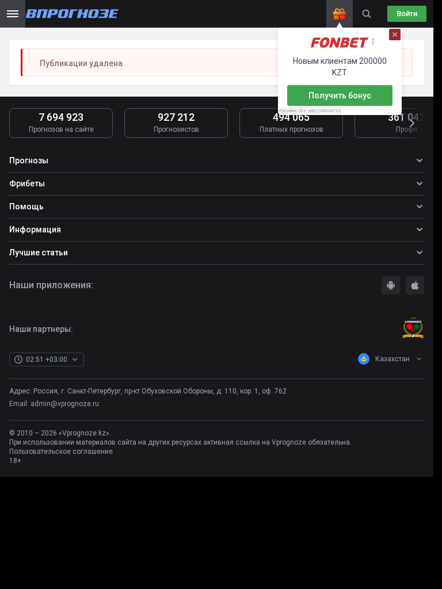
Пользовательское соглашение (61, 452)
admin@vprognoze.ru (65, 404)
